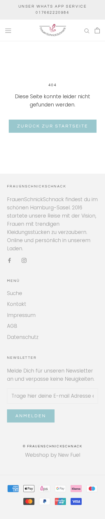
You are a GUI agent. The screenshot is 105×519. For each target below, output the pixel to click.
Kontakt (16, 304)
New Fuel (69, 454)
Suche (14, 293)
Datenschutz (22, 337)
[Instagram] (24, 260)
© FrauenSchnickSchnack (52, 446)
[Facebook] (9, 260)
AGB (12, 326)
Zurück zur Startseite (52, 126)
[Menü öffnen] (8, 30)
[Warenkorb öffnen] (97, 30)
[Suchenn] (87, 30)
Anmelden (30, 416)
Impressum (21, 315)
